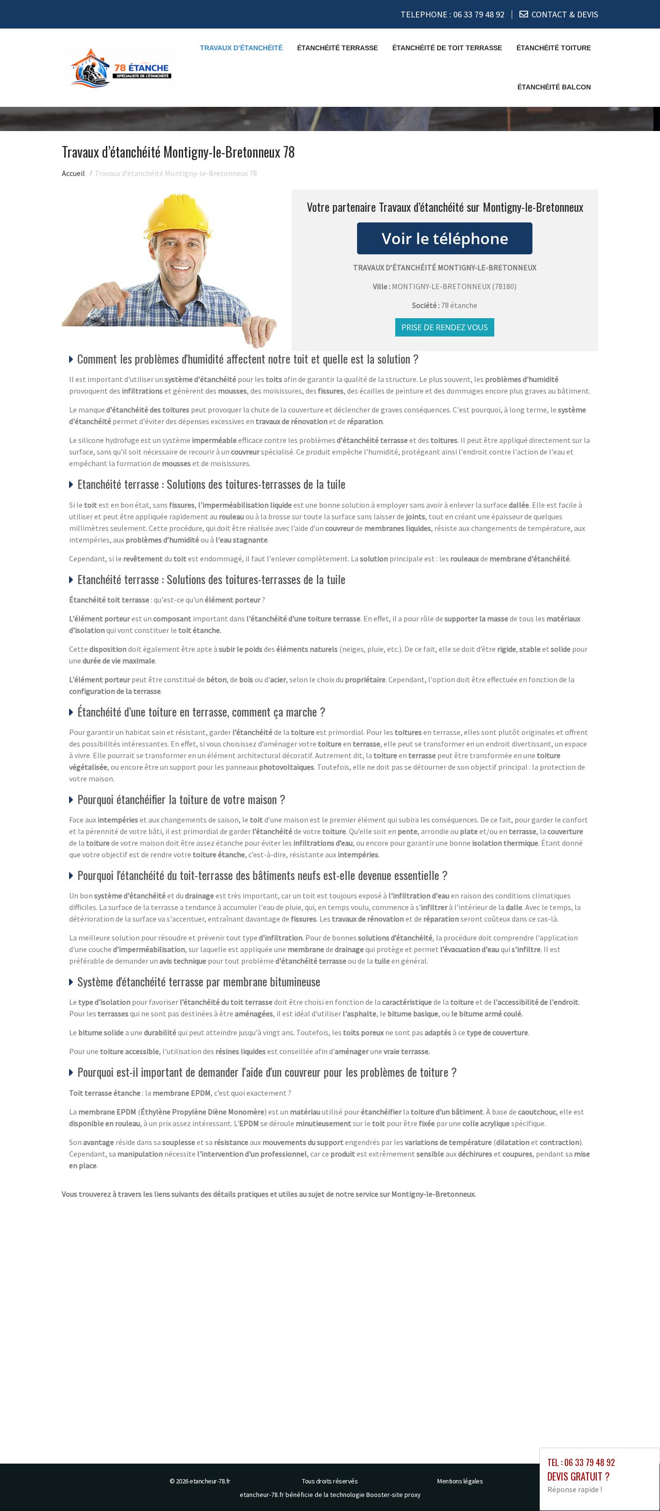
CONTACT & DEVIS (564, 14)
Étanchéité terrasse (337, 48)
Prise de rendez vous (445, 327)
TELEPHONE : (452, 14)
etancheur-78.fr (209, 1481)
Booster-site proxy (393, 1494)
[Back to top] (633, 1484)
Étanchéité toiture (554, 48)
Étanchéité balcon (554, 87)
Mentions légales (460, 1481)
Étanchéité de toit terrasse (447, 48)
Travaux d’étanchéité (241, 48)
